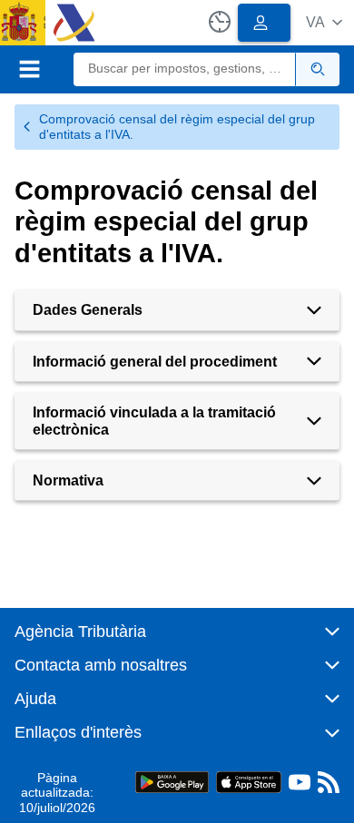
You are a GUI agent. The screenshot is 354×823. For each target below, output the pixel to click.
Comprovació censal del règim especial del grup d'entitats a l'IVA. (177, 127)
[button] (324, 22)
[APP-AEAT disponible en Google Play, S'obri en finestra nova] (172, 781)
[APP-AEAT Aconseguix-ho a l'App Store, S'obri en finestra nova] (248, 781)
